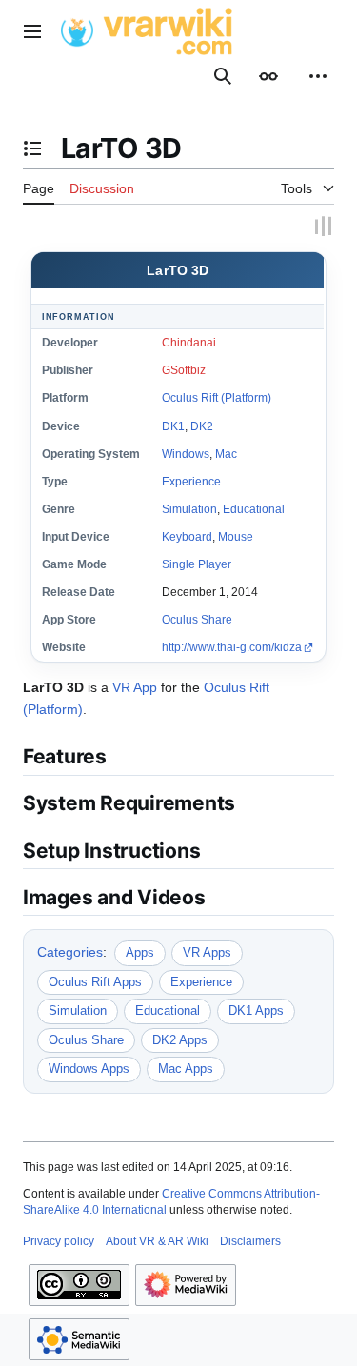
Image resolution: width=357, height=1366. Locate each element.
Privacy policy (58, 1239)
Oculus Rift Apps (95, 980)
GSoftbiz (184, 368)
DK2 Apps (180, 1038)
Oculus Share (197, 617)
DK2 (201, 424)
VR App (134, 685)
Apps (140, 950)
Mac (226, 452)
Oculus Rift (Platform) (216, 397)
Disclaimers (250, 1239)
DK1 (173, 424)
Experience (191, 479)
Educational (254, 507)
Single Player (196, 562)
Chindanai (189, 340)
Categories (70, 950)
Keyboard (187, 535)
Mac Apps (185, 1066)
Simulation (189, 507)
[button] (32, 31)
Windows (185, 452)
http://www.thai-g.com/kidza (232, 646)
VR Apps (207, 950)
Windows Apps (89, 1066)
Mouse (235, 535)
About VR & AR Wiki (157, 1239)
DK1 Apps (256, 1008)
